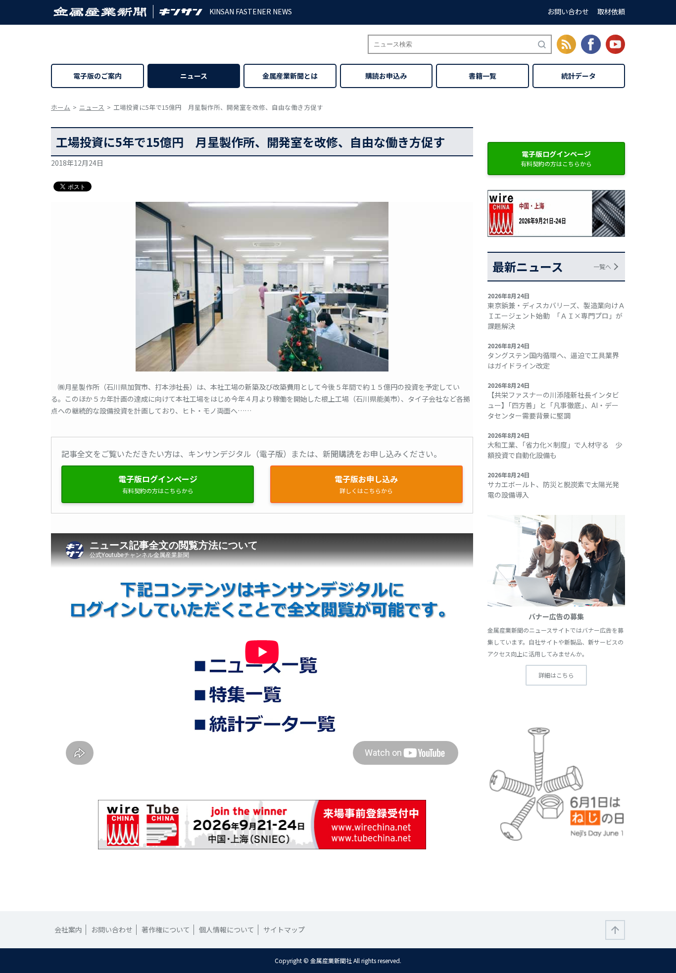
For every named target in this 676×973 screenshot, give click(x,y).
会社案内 (68, 929)
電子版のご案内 (97, 76)
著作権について (166, 929)
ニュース (193, 76)
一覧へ (602, 266)
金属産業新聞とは (290, 76)
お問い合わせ (568, 11)
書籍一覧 (482, 76)
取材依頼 (611, 11)
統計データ (578, 76)
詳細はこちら (556, 675)
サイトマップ (284, 929)
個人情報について (226, 929)
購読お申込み (386, 76)
